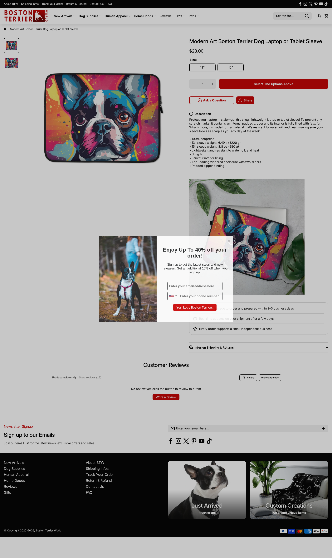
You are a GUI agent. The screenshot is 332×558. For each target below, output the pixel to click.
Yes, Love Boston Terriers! (194, 308)
